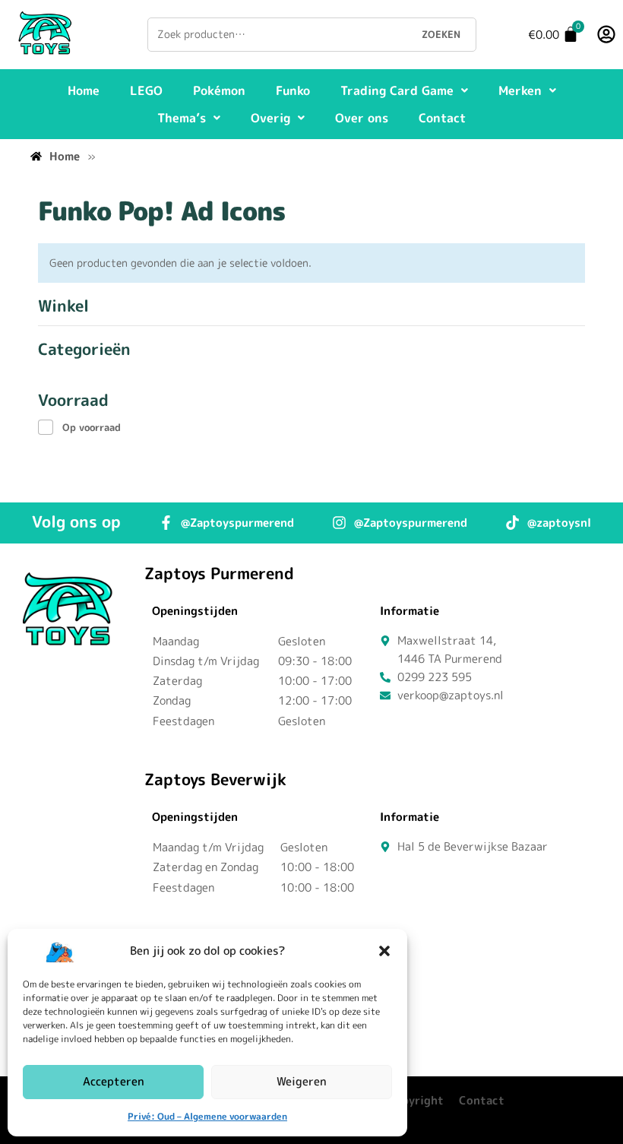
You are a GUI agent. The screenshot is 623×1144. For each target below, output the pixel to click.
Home (84, 90)
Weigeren (302, 1081)
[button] (384, 951)
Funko (293, 90)
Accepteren (113, 1081)
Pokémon (219, 90)
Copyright (415, 1100)
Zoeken (441, 34)
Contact (442, 117)
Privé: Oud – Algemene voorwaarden (207, 1116)
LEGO (146, 90)
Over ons (361, 117)
